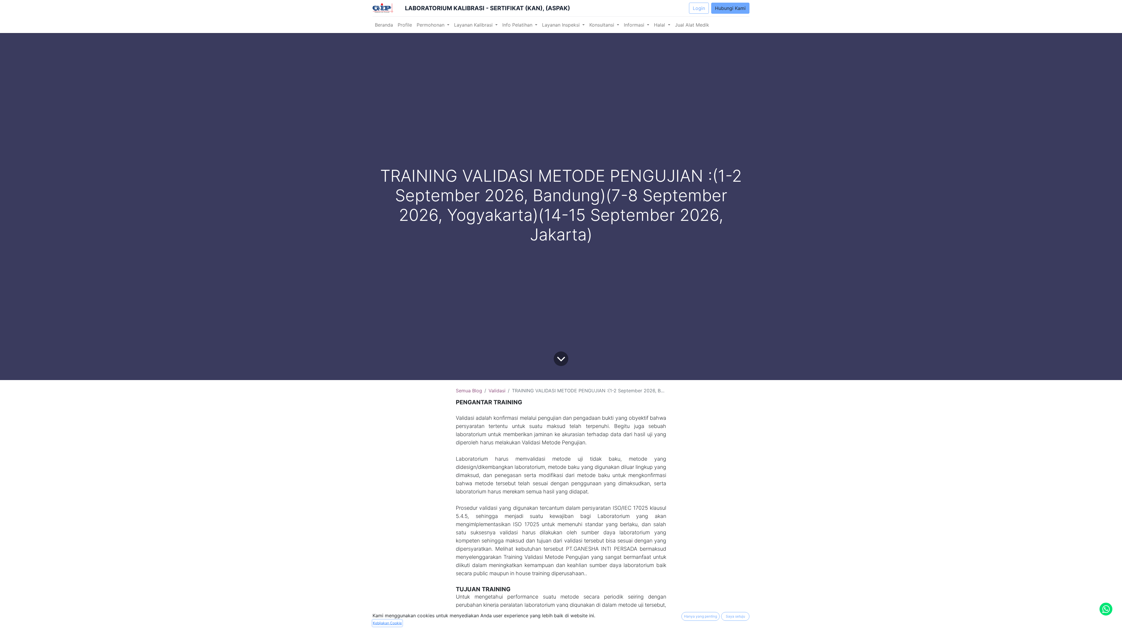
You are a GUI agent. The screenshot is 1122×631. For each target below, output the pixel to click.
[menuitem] (384, 25)
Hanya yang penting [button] (700, 616)
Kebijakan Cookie (387, 623)
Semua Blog (469, 390)
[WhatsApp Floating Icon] (1106, 609)
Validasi (497, 390)
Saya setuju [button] (735, 616)
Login (699, 8)
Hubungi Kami (730, 8)
